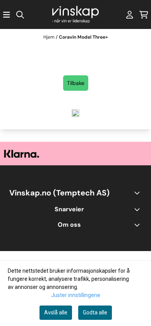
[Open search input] (20, 15)
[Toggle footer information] (138, 193)
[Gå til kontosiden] (129, 15)
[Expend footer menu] (138, 209)
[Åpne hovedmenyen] (6, 15)
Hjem (49, 37)
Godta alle (95, 312)
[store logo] (75, 14)
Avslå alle (55, 312)
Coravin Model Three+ (83, 37)
